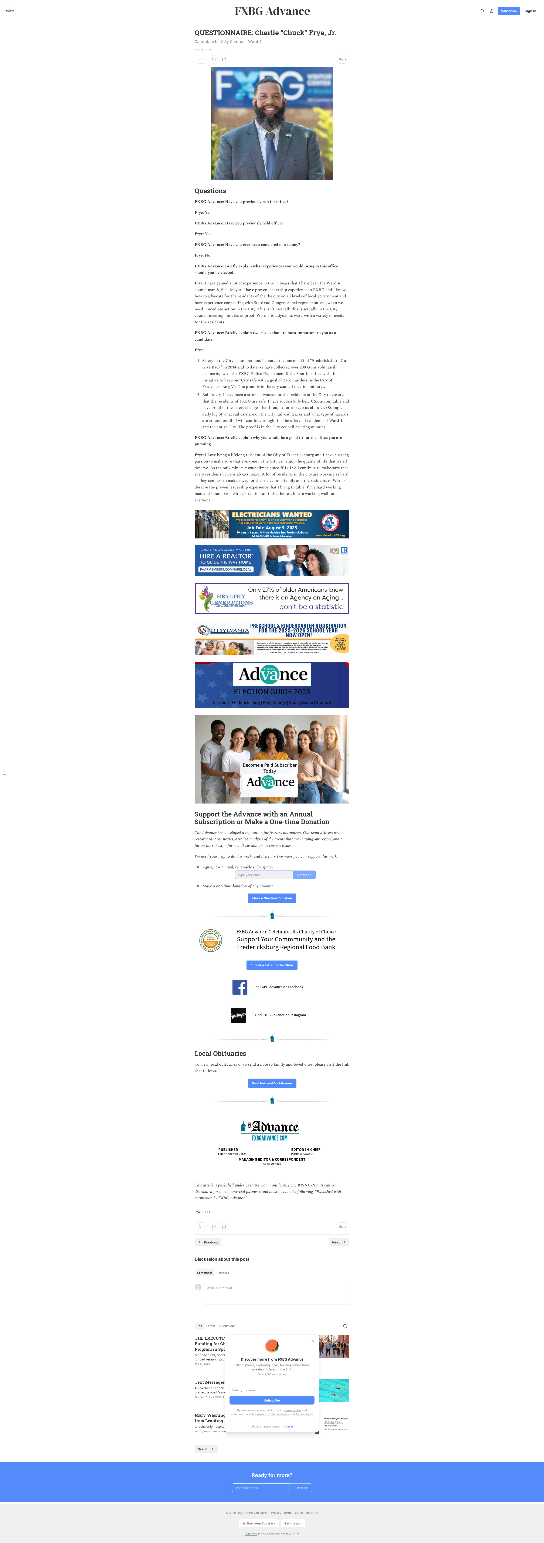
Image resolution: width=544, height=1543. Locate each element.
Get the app (293, 1523)
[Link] (188, 190)
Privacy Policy (304, 1414)
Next (336, 1242)
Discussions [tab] (227, 1326)
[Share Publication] (491, 11)
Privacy (276, 1513)
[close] (312, 1340)
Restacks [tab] (223, 1273)
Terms (288, 1513)
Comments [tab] (204, 1273)
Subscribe (509, 11)
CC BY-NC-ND (304, 1185)
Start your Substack (260, 1523)
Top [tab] (199, 1326)
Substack (251, 1534)
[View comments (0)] (214, 59)
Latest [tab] (210, 1326)
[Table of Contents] (5, 771)
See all (203, 1449)
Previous (211, 1242)
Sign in (530, 11)
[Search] (482, 11)
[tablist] (213, 1273)
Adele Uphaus (222, 1397)
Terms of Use (292, 1410)
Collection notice (307, 1513)
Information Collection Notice (270, 1414)
